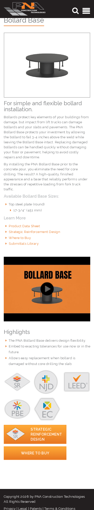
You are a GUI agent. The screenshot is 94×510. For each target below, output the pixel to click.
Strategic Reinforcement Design (34, 232)
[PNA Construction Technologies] (24, 9)
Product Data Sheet (24, 226)
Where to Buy (20, 238)
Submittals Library (24, 243)
